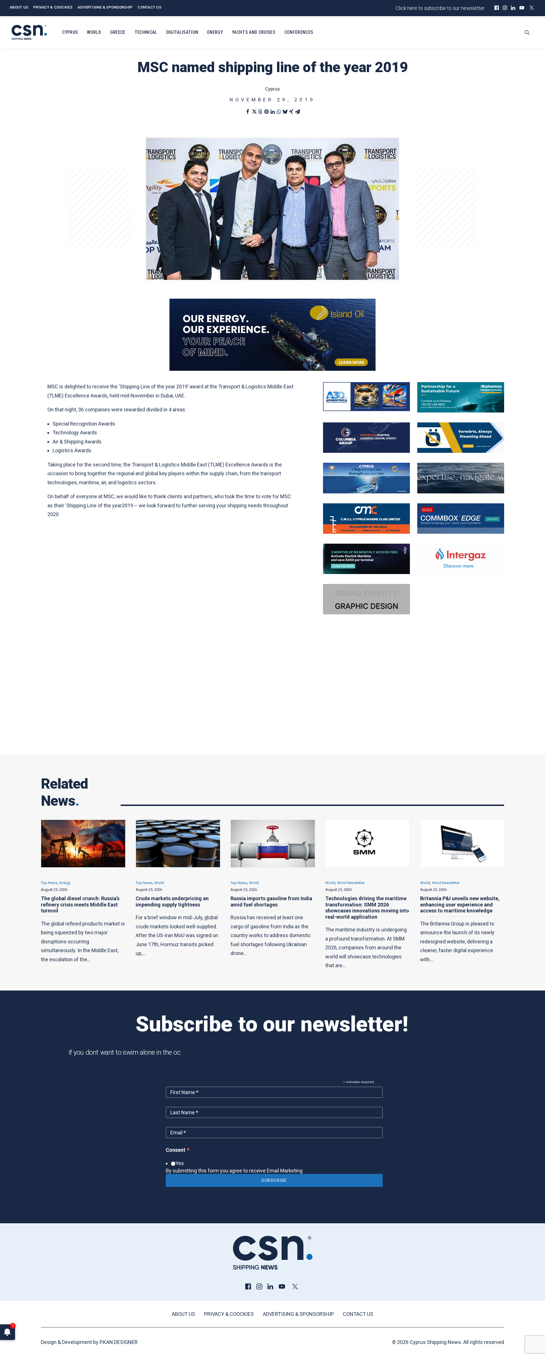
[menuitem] (496, 7)
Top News (49, 883)
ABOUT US (19, 7)
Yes (179, 1163)
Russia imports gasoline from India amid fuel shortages (176, 901)
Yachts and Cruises (253, 32)
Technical (146, 32)
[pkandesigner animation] (366, 612)
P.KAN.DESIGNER (119, 1342)
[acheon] (460, 492)
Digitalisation (182, 32)
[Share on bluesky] (285, 111)
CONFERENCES (298, 32)
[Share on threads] (260, 111)
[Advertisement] (272, 694)
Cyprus (70, 32)
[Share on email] (297, 111)
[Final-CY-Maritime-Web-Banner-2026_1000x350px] (366, 492)
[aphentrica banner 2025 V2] (366, 409)
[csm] (366, 532)
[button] (496, 7)
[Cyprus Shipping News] (29, 32)
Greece (117, 32)
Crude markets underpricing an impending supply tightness (77, 901)
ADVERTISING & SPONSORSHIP (105, 7)
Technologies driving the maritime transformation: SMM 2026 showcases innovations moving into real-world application (272, 907)
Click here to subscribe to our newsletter (440, 8)
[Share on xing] (291, 111)
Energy (215, 32)
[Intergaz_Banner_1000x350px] (460, 572)
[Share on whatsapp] (279, 111)
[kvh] (460, 532)
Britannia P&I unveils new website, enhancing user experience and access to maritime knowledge (365, 904)
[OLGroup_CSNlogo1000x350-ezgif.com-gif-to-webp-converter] (460, 451)
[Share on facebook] (247, 111)
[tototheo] (366, 572)
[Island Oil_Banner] (272, 369)
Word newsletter (256, 883)
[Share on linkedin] (272, 111)
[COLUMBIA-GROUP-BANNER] (366, 451)
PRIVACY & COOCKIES (52, 7)
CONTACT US (149, 7)
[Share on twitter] (254, 111)
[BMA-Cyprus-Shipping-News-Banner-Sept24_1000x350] (460, 411)
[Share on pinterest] (266, 111)
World (94, 32)
